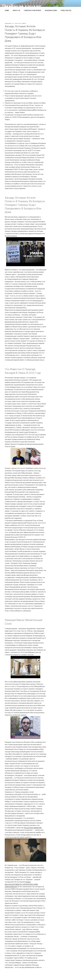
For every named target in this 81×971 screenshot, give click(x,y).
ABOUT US (16, 10)
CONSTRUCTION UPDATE (32, 10)
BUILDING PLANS (51, 10)
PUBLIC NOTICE (66, 10)
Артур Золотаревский (32, 828)
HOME (7, 10)
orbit (24, 23)
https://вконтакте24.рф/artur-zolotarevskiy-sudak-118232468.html (21, 884)
